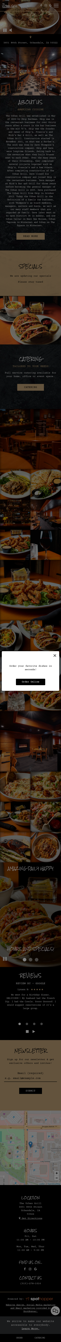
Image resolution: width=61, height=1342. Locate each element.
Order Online (30, 682)
